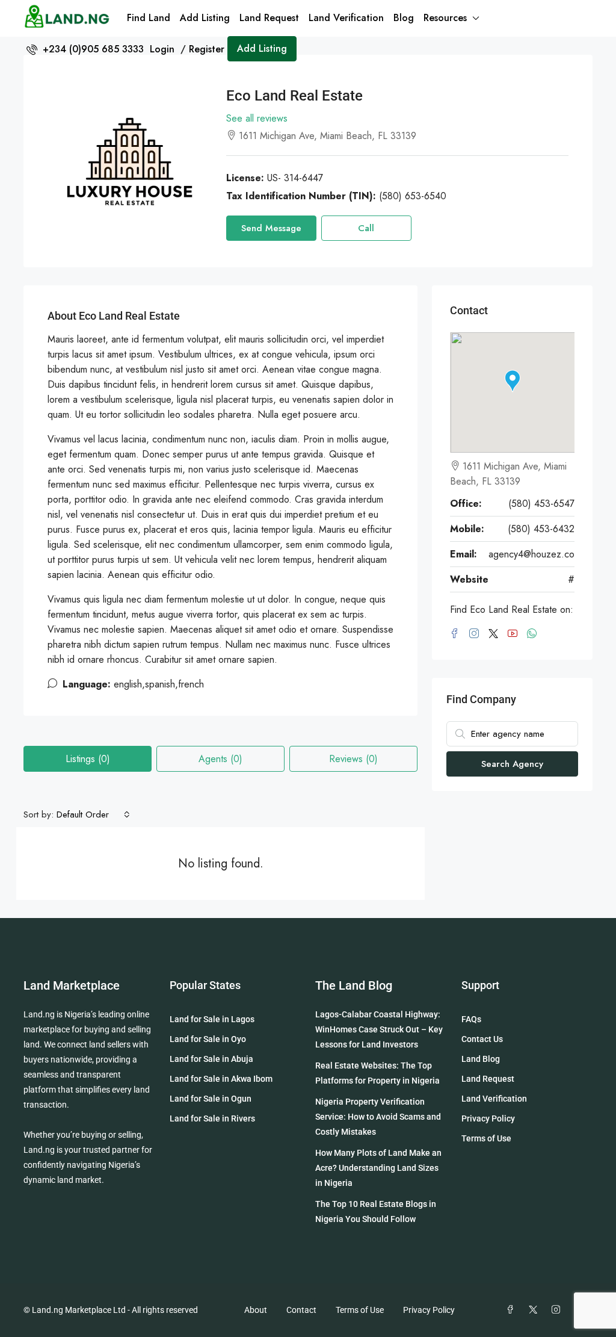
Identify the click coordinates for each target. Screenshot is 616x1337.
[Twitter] (535, 1310)
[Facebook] (512, 1310)
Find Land (148, 18)
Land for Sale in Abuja (211, 1059)
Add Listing (205, 18)
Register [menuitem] (206, 49)
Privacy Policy (488, 1118)
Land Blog (480, 1059)
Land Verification (346, 18)
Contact (301, 1310)
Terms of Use (486, 1138)
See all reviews (257, 118)
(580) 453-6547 (541, 503)
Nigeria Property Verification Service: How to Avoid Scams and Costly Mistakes (378, 1117)
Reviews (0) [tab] (353, 759)
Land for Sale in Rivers (212, 1118)
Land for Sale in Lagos (212, 1019)
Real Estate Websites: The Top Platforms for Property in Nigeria (377, 1073)
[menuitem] (85, 49)
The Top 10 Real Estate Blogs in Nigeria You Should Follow (375, 1211)
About (255, 1310)
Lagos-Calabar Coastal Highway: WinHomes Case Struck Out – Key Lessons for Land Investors (379, 1029)
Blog (403, 18)
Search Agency (512, 764)
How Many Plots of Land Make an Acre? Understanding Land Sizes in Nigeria (378, 1168)
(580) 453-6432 (541, 529)
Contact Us (482, 1039)
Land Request (269, 18)
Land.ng (39, 1014)
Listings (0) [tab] (88, 759)
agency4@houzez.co (531, 554)
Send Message (271, 228)
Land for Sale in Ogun (210, 1098)
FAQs (471, 1019)
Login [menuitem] (163, 49)
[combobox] (93, 814)
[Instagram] (558, 1310)
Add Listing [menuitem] (262, 48)
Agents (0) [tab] (220, 759)
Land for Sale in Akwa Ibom (221, 1079)
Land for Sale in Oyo (208, 1039)
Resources (445, 18)
